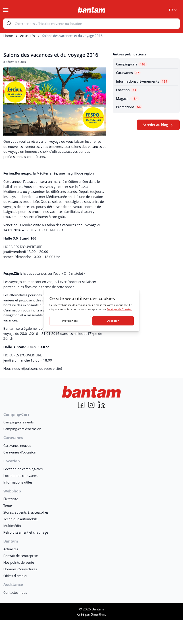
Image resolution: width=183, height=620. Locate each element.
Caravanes (127, 72)
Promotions (128, 107)
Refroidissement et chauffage (25, 532)
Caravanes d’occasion (19, 452)
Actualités (27, 35)
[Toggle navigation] (5, 9)
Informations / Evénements (141, 81)
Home (8, 35)
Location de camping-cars (23, 469)
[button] (172, 9)
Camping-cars (131, 64)
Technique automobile (20, 519)
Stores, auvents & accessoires (25, 512)
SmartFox (98, 614)
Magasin (126, 98)
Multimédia (12, 525)
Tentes (8, 505)
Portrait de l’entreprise (20, 555)
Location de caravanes (20, 475)
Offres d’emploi (15, 575)
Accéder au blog (155, 124)
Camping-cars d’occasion (22, 429)
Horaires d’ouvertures (20, 569)
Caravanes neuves (17, 445)
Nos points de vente (18, 562)
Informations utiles (17, 482)
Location (126, 89)
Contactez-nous (15, 592)
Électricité (10, 499)
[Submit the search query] (9, 23)
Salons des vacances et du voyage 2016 (50, 54)
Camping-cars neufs (18, 422)
